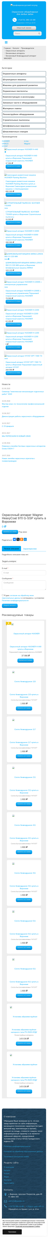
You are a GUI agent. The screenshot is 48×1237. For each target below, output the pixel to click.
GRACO (5, 144)
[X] (18, 539)
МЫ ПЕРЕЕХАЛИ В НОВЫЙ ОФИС (16, 436)
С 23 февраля (8, 426)
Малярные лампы (12, 108)
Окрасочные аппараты (15, 51)
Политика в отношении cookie (16, 1157)
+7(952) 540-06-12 (35, 1206)
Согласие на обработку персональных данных (23, 1151)
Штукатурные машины (14, 79)
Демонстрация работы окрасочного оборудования (23, 416)
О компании (9, 1167)
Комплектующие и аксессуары (19, 97)
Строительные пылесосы (16, 120)
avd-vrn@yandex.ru (16, 1201)
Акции (6, 1177)
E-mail (5, 568)
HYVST (5, 146)
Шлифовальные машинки (16, 126)
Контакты (8, 1180)
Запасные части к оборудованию (20, 103)
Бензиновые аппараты (15, 53)
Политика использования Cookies (27, 1226)
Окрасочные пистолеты (15, 91)
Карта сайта (9, 1183)
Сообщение (7, 578)
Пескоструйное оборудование (18, 114)
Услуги (6, 1173)
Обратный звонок (24, 28)
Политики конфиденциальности (15, 600)
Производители (27, 48)
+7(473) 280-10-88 (27, 20)
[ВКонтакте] (14, 539)
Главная (7, 48)
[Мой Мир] (25, 539)
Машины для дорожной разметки (20, 85)
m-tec (26, 141)
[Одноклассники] (21, 539)
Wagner (27, 144)
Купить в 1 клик (13, 166)
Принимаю (12, 1232)
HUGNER (6, 141)
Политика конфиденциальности (17, 1146)
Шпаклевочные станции (15, 132)
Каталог (16, 48)
